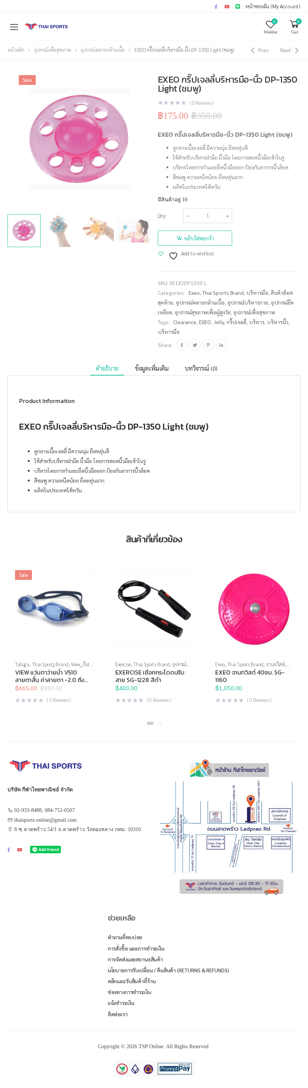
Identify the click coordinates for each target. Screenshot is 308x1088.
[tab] (107, 369)
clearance (184, 321)
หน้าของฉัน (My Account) (273, 6)
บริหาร (256, 321)
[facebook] (216, 6)
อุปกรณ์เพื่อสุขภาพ (52, 50)
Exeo (194, 292)
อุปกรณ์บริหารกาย (247, 302)
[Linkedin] (221, 344)
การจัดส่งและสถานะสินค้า (135, 959)
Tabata (22, 664)
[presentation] (151, 139)
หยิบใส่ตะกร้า (199, 238)
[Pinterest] (208, 344)
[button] (154, 647)
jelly (219, 321)
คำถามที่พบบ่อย (125, 937)
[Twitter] (195, 344)
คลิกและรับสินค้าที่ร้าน (132, 981)
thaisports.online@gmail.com (45, 820)
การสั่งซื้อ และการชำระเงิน (136, 948)
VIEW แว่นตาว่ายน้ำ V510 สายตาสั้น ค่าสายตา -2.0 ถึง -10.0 (49, 680)
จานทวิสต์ (275, 664)
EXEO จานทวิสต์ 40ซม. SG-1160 (249, 676)
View (75, 664)
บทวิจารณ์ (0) (201, 368)
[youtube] (227, 6)
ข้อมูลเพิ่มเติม (152, 368)
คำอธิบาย (107, 368)
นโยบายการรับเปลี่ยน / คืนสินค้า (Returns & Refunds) (168, 970)
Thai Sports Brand (223, 292)
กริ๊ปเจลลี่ (236, 321)
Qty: (162, 215)
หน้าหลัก (16, 50)
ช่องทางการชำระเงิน (129, 991)
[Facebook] (181, 344)
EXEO (205, 321)
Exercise (123, 664)
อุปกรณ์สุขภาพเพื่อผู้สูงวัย (203, 312)
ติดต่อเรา (118, 1014)
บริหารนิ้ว (277, 321)
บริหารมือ (257, 292)
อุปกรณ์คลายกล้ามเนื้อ (103, 50)
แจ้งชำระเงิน (121, 1002)
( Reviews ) (201, 102)
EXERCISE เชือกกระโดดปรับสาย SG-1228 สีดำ (149, 676)
